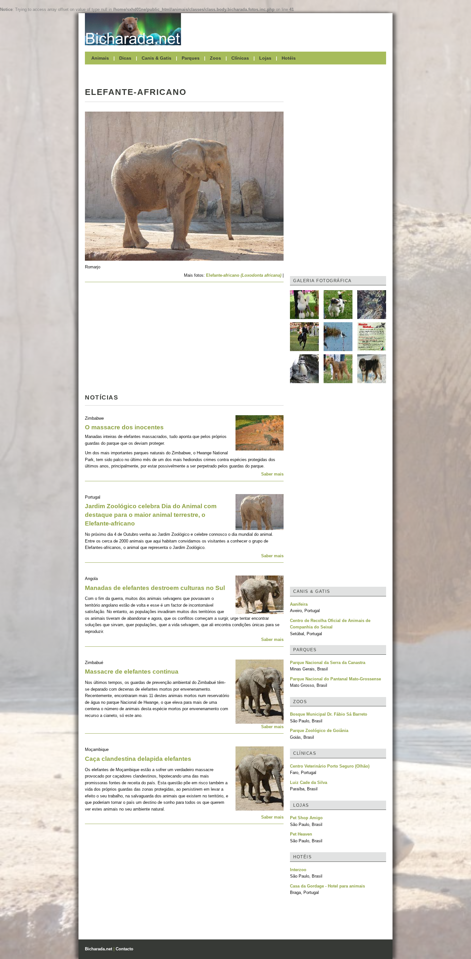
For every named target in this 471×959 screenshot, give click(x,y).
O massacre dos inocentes (124, 427)
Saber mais (272, 474)
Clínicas (240, 58)
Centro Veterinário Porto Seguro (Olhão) (329, 766)
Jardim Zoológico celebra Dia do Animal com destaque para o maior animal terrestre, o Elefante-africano (151, 515)
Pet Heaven (301, 834)
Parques (191, 58)
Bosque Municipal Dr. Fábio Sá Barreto (328, 714)
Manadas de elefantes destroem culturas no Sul (155, 588)
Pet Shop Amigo (306, 817)
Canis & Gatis (156, 58)
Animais (100, 58)
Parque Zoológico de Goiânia (319, 730)
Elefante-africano (243, 275)
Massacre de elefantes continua (131, 671)
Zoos (215, 58)
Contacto (124, 948)
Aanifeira (299, 604)
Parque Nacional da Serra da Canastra (327, 662)
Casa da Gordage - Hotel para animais (327, 886)
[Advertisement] (286, 29)
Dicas (125, 58)
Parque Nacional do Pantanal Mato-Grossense (335, 679)
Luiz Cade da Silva (308, 782)
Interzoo (298, 869)
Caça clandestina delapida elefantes (138, 758)
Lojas (265, 58)
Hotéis (289, 58)
